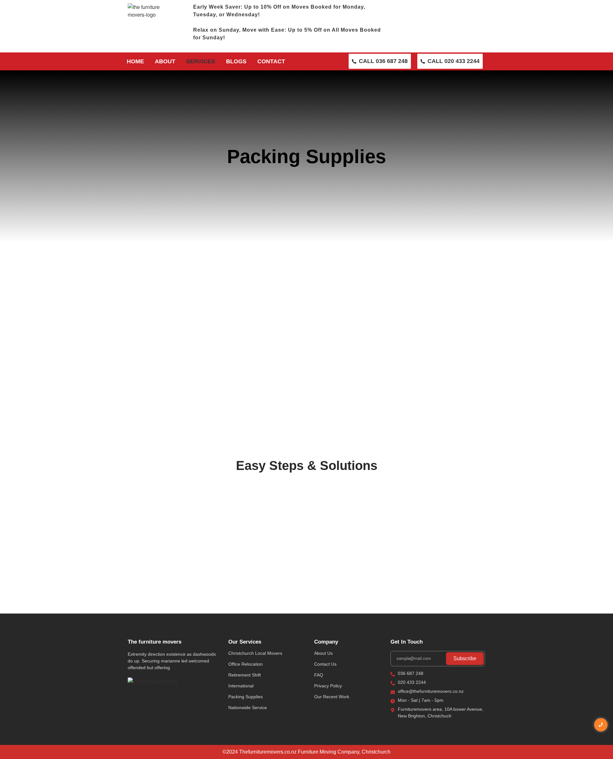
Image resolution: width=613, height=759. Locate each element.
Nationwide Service (247, 707)
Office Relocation (245, 664)
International (241, 685)
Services (200, 61)
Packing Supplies (245, 696)
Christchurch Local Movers (255, 653)
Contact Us (325, 664)
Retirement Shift (244, 674)
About (165, 61)
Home (135, 61)
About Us (323, 653)
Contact (271, 61)
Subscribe (464, 658)
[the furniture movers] (153, 681)
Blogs (236, 61)
